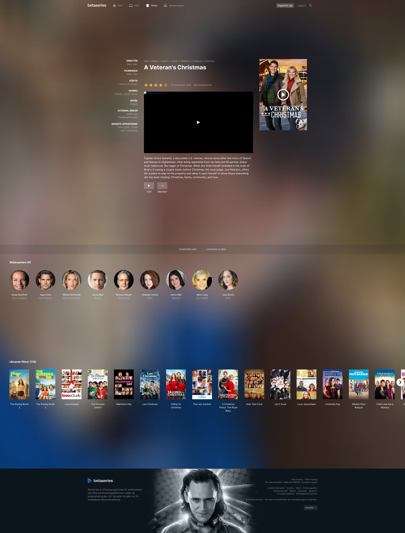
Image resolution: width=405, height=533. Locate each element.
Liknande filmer (216, 249)
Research (313, 491)
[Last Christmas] (150, 384)
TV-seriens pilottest (285, 493)
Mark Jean (132, 64)
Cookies (290, 488)
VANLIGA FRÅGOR (292, 482)
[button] (19, 285)
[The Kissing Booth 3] (45, 384)
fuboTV (165, 61)
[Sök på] (311, 5)
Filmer (155, 61)
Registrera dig (285, 5)
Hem (146, 61)
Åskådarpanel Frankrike (306, 493)
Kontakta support (309, 482)
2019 (175, 61)
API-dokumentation (273, 482)
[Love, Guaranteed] (306, 384)
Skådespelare (188, 249)
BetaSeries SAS (281, 491)
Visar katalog (297, 479)
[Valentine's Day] (124, 384)
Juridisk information (276, 488)
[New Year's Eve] (254, 384)
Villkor (298, 488)
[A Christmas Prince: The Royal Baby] (228, 384)
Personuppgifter (310, 488)
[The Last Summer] (202, 384)
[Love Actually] (71, 384)
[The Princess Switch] (98, 384)
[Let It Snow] (280, 384)
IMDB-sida (132, 114)
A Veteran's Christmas (203, 61)
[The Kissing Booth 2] (19, 384)
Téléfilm (185, 61)
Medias (293, 491)
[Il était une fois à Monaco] (385, 384)
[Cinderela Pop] (333, 384)
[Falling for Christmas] (176, 384)
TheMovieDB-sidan (128, 117)
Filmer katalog (311, 479)
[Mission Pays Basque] (359, 384)
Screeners (302, 491)
